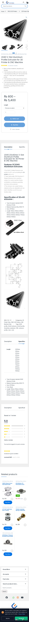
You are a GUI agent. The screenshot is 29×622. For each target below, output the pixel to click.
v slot (12, 330)
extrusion (21, 328)
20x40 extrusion (12, 326)
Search (25, 6)
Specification (23, 147)
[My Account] (23, 2)
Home (2, 11)
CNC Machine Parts (22, 54)
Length (6, 105)
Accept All (21, 618)
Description (8, 147)
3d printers (7, 328)
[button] (26, 17)
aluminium (12, 328)
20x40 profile (20, 326)
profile (5, 330)
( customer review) (12, 65)
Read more (25, 499)
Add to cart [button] (12, 499)
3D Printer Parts (4, 54)
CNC (17, 328)
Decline (8, 618)
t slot (9, 330)
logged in (13, 444)
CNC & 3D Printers (12, 11)
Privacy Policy (21, 614)
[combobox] (12, 6)
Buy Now (7, 502)
